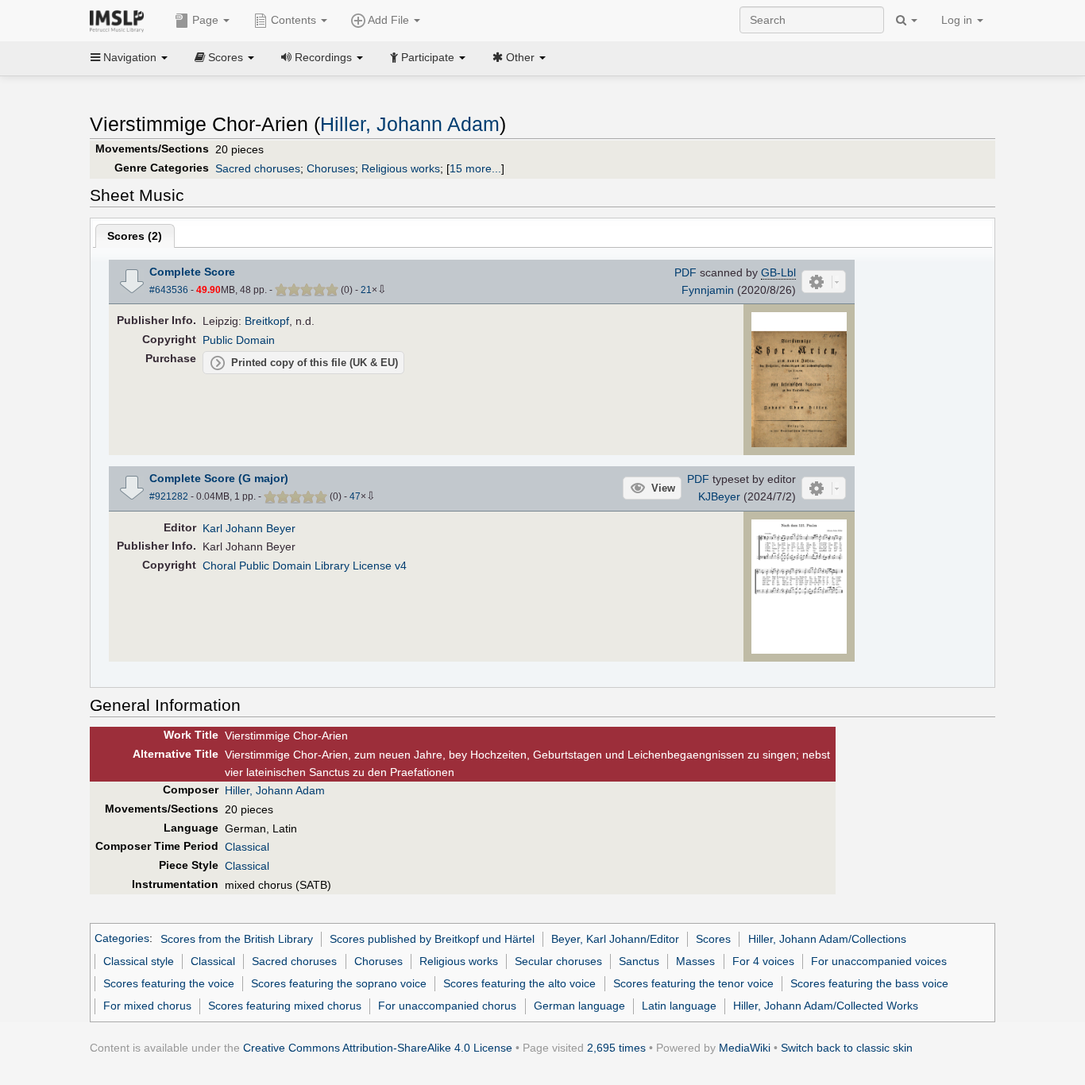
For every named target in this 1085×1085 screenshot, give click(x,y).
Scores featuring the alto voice (519, 983)
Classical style (138, 961)
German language (579, 1005)
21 (366, 289)
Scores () (134, 236)
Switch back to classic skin (847, 1047)
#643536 (168, 289)
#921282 (168, 496)
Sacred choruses (257, 168)
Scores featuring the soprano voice (339, 983)
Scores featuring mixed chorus (284, 1005)
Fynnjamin (708, 290)
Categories (122, 938)
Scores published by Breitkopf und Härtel (432, 938)
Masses (695, 961)
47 (355, 496)
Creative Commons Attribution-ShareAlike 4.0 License (377, 1047)
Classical (247, 846)
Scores (713, 938)
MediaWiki (744, 1047)
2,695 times (616, 1047)
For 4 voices (763, 961)
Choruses (331, 168)
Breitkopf (267, 321)
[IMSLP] (120, 20)
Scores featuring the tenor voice (693, 983)
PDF (685, 272)
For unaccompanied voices (879, 961)
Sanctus (639, 961)
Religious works (400, 168)
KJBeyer (719, 496)
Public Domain (239, 340)
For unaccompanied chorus (447, 1005)
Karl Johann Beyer (249, 528)
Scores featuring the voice (168, 983)
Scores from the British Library (236, 938)
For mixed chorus (147, 1005)
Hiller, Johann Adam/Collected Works (825, 1005)
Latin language (679, 1005)
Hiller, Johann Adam (410, 124)
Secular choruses (558, 961)
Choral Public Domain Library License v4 (305, 565)
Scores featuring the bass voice (869, 983)
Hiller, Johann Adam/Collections (827, 938)
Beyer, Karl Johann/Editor (615, 938)
